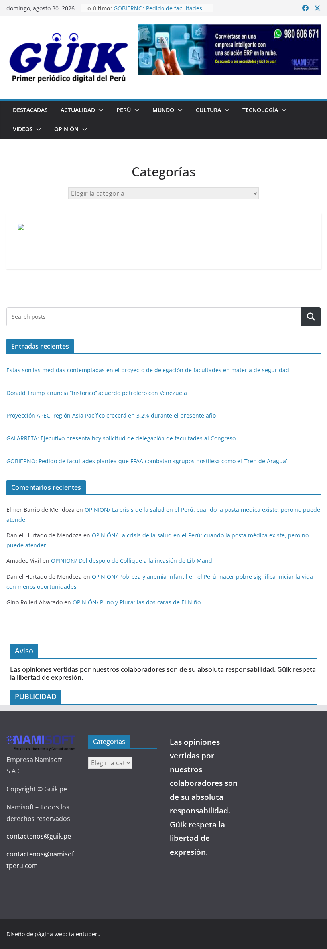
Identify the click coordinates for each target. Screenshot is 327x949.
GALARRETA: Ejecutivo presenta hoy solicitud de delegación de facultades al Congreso (121, 438)
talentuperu (85, 934)
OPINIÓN (66, 129)
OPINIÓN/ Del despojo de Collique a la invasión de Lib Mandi (132, 560)
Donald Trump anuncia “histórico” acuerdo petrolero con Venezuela (96, 393)
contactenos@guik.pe (38, 836)
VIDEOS (23, 129)
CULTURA (208, 110)
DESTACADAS (30, 110)
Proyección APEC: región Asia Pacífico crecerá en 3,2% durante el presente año (111, 415)
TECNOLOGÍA (260, 110)
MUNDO (163, 110)
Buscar (311, 316)
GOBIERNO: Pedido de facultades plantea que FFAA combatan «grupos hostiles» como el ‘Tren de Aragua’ (146, 461)
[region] (229, 49)
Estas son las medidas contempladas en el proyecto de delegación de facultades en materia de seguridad (147, 370)
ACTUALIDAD (78, 110)
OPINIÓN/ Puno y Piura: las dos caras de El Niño (137, 602)
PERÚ (123, 110)
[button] (99, 110)
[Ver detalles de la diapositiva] (229, 49)
